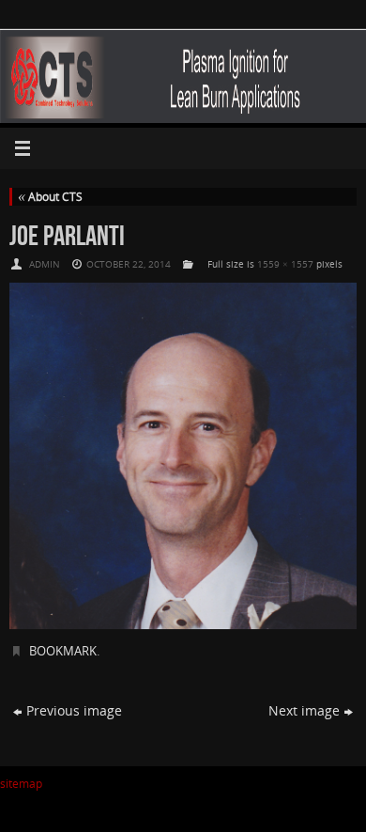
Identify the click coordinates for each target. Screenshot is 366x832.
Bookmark (63, 650)
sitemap (21, 784)
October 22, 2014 (128, 263)
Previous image (74, 710)
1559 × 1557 (285, 263)
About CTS (50, 197)
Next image (304, 710)
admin (44, 263)
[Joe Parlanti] (183, 456)
